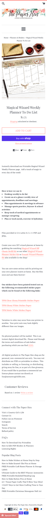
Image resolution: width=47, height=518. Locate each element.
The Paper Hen (23, 505)
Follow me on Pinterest (12, 418)
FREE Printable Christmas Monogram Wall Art (21, 491)
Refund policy (8, 431)
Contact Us (6, 415)
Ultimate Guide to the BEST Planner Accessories (22, 472)
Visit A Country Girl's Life (13, 412)
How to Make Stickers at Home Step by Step (20, 460)
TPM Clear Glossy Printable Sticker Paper (20, 300)
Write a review (27, 392)
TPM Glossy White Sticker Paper (16, 305)
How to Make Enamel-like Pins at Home (19, 463)
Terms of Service (9, 428)
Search (4, 425)
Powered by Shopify (36, 505)
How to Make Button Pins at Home (17, 479)
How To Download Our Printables (16, 442)
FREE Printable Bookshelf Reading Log (18, 475)
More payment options (23, 143)
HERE (30, 345)
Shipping (13, 121)
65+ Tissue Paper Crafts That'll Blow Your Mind (22, 482)
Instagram (6, 421)
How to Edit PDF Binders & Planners (18, 445)
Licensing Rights (9, 448)
